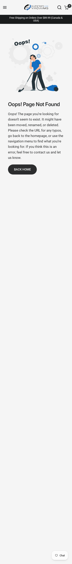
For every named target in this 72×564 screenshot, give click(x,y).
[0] (66, 7)
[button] (22, 169)
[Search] (59, 7)
